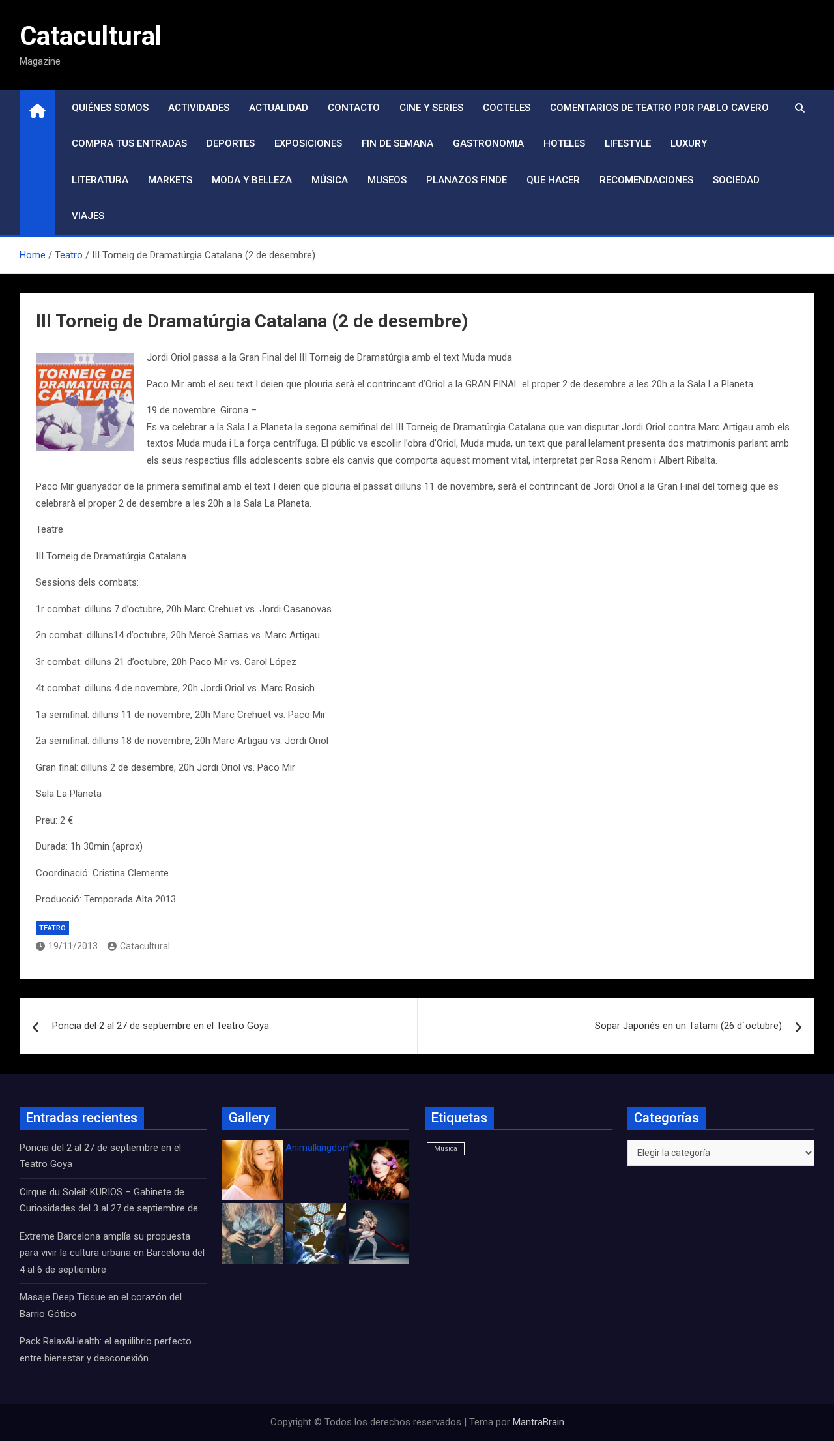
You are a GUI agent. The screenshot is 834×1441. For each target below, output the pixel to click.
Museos (387, 180)
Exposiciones (308, 143)
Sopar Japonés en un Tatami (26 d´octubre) (688, 1026)
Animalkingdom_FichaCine (342, 1147)
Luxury (688, 143)
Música (329, 180)
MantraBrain (538, 1422)
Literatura (100, 180)
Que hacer (553, 180)
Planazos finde (466, 180)
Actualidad (278, 107)
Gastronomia (488, 143)
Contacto (354, 107)
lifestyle (628, 143)
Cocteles (506, 107)
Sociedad (736, 180)
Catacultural (91, 36)
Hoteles (564, 143)
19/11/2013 (73, 946)
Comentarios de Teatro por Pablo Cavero (659, 107)
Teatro (52, 928)
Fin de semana (397, 143)
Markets (170, 180)
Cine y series (431, 107)
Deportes (231, 143)
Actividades (198, 107)
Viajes (88, 216)
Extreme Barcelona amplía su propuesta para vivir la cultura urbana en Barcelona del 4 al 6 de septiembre (112, 1252)
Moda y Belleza (252, 180)
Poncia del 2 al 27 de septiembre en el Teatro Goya (160, 1026)
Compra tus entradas (129, 143)
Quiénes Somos (110, 107)
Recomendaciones (646, 180)
